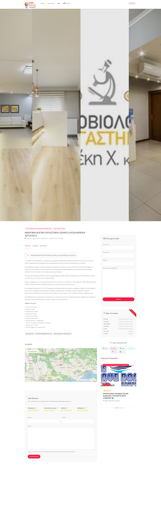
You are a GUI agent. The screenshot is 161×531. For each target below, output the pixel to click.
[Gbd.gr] (30, 5)
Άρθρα (58, 3)
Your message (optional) (110, 268)
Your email (106, 252)
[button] (27, 363)
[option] (104, 115)
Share (105, 348)
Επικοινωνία (51, 3)
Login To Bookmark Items (119, 343)
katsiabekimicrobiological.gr (63, 333)
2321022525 (30, 333)
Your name (106, 244)
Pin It (114, 352)
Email (64, 418)
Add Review (43, 246)
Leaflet (79, 379)
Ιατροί (27, 228)
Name (30, 418)
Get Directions (33, 351)
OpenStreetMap (86, 379)
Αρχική (43, 3)
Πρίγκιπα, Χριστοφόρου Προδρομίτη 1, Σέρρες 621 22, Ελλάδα (44, 238)
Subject (105, 260)
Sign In (133, 3)
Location (35, 246)
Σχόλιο (30, 426)
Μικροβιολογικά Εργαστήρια (36, 228)
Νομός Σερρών (57, 228)
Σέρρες (63, 228)
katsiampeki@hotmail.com (44, 333)
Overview (28, 246)
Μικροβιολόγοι (47, 228)
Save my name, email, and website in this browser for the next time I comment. (52, 451)
